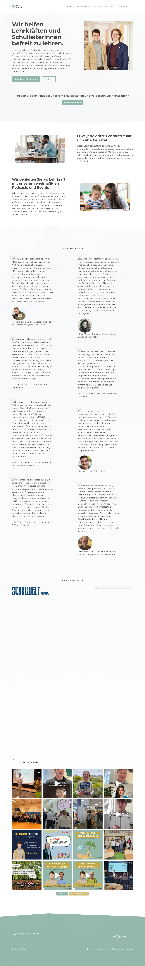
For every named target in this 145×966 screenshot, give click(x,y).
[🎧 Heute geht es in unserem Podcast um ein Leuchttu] (118, 814)
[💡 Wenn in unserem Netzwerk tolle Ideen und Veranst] (27, 875)
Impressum (103, 949)
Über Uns (123, 6)
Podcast (109, 6)
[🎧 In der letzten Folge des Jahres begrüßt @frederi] (57, 783)
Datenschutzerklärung (122, 949)
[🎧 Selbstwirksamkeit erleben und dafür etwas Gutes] (88, 875)
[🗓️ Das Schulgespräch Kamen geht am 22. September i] (57, 845)
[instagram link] (115, 936)
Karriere (91, 949)
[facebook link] (119, 936)
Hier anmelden (72, 102)
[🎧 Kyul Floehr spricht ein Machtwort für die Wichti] (118, 783)
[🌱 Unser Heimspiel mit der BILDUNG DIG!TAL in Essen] (57, 814)
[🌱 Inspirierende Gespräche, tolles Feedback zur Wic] (88, 814)
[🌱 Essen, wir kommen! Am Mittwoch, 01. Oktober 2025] (27, 845)
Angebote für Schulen (89, 6)
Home (70, 6)
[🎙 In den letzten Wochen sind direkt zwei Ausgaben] (88, 783)
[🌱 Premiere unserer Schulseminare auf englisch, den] (27, 814)
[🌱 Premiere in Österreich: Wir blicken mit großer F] (27, 783)
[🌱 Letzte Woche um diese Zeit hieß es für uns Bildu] (118, 875)
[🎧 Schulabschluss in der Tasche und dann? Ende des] (57, 875)
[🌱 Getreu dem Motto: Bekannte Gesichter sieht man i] (118, 845)
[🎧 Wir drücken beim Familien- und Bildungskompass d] (88, 845)
